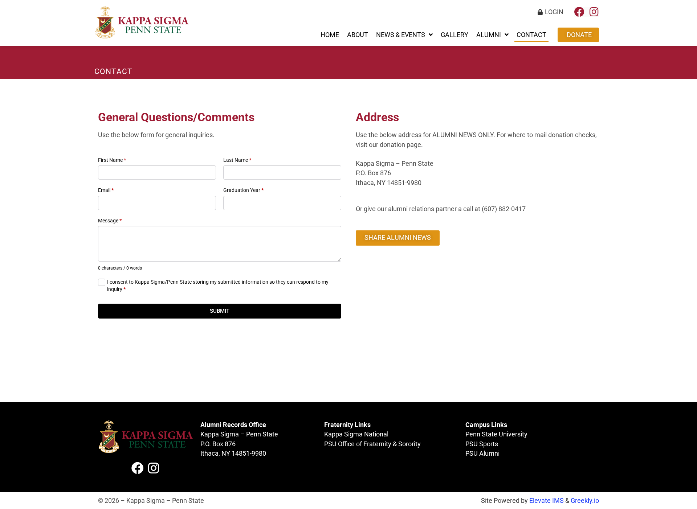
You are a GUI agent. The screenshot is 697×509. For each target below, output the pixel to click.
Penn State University (496, 434)
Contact (531, 34)
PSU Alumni (482, 453)
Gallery (454, 34)
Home (330, 34)
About (357, 34)
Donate (579, 34)
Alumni (488, 34)
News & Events (400, 34)
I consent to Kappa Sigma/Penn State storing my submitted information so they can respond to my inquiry (218, 285)
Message (110, 220)
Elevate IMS (546, 500)
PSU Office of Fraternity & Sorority (372, 444)
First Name (112, 160)
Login (554, 12)
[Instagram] (594, 12)
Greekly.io (585, 500)
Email (106, 190)
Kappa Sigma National (356, 434)
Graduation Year (243, 190)
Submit (219, 311)
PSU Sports (481, 444)
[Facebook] (579, 12)
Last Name (237, 160)
